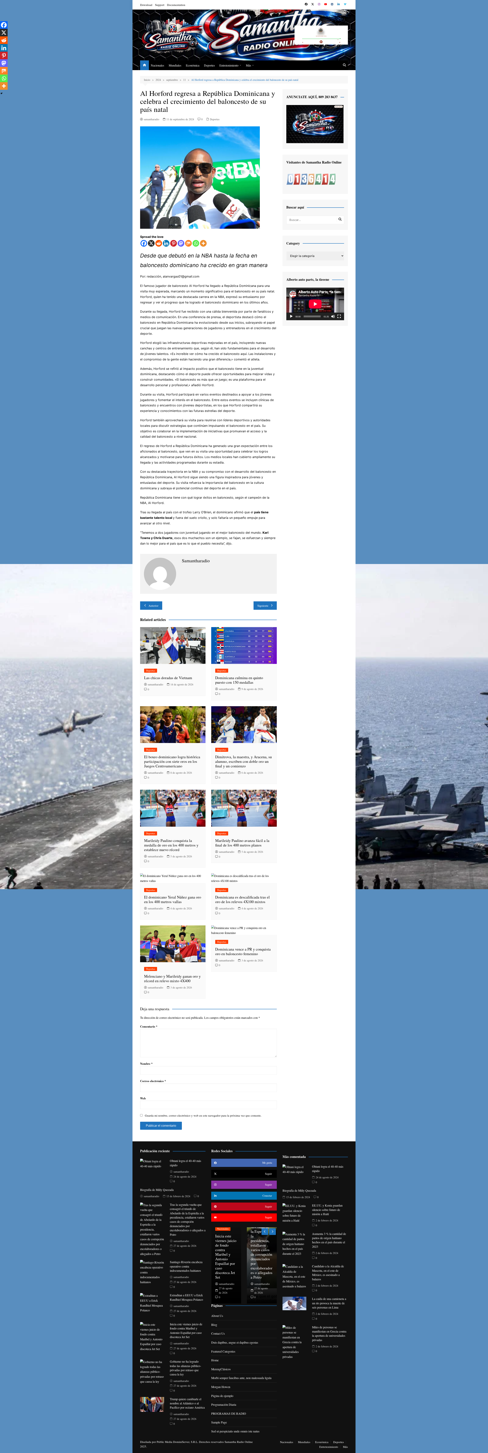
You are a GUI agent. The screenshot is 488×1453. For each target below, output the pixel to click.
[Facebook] (143, 243)
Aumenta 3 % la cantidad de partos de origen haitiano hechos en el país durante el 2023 (329, 1240)
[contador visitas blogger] (311, 179)
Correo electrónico (153, 1081)
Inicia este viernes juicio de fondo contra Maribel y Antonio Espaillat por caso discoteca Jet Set (186, 1330)
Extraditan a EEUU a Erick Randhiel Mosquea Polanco (186, 1297)
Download (146, 5)
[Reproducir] (291, 316)
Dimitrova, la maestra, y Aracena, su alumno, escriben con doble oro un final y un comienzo (243, 761)
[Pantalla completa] (339, 316)
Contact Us (218, 1333)
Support (159, 5)
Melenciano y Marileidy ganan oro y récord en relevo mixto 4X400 (172, 978)
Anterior (153, 605)
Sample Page (219, 1422)
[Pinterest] (173, 243)
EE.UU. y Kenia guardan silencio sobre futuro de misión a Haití (327, 1209)
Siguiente (262, 605)
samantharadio (151, 119)
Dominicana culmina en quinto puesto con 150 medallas (239, 680)
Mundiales (175, 65)
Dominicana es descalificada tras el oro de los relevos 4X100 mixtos (242, 899)
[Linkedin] (166, 243)
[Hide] (1, 93)
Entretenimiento (228, 65)
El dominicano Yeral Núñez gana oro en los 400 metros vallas (172, 899)
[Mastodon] (181, 243)
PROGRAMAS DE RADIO (228, 1413)
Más (248, 65)
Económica (192, 65)
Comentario (148, 1026)
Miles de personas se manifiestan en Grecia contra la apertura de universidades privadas (329, 1333)
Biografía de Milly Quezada (157, 1190)
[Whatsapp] (196, 243)
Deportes (209, 65)
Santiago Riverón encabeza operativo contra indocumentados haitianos (186, 1266)
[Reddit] (158, 243)
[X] (151, 243)
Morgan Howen (220, 1387)
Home (215, 1360)
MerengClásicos (221, 1369)
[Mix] (188, 243)
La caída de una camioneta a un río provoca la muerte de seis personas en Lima (329, 1303)
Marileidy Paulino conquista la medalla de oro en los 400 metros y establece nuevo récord (171, 845)
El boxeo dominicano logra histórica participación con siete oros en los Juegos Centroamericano (172, 761)
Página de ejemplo (222, 1396)
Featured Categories (223, 1351)
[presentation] (265, 1231)
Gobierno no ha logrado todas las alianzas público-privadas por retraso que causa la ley (185, 1367)
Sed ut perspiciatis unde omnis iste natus (235, 1431)
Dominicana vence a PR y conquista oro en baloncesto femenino (243, 951)
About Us (217, 1316)
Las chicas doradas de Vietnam (168, 677)
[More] (203, 243)
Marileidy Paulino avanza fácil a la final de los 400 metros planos (242, 843)
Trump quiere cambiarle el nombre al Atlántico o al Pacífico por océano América (187, 1403)
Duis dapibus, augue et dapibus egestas (234, 1342)
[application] (315, 304)
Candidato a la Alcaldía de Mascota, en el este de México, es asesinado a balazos (328, 1272)
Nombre (146, 1063)
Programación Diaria (223, 1404)
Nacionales (157, 65)
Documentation (176, 5)
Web (143, 1098)
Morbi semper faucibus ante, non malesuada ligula (241, 1378)
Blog (214, 1325)
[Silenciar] (333, 316)
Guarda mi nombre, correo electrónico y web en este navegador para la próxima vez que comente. (203, 1115)
